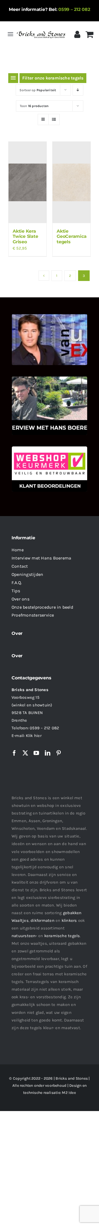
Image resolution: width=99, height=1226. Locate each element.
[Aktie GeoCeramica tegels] (71, 182)
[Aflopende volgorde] (78, 90)
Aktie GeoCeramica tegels (71, 236)
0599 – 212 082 (74, 9)
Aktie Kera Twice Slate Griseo (25, 236)
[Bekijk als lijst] (54, 119)
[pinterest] (58, 753)
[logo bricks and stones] (41, 31)
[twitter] (25, 753)
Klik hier (34, 735)
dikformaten (42, 920)
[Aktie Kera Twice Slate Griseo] (27, 182)
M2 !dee (69, 1092)
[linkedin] (47, 753)
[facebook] (14, 753)
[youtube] (36, 753)
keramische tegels (62, 935)
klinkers (69, 920)
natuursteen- (24, 935)
